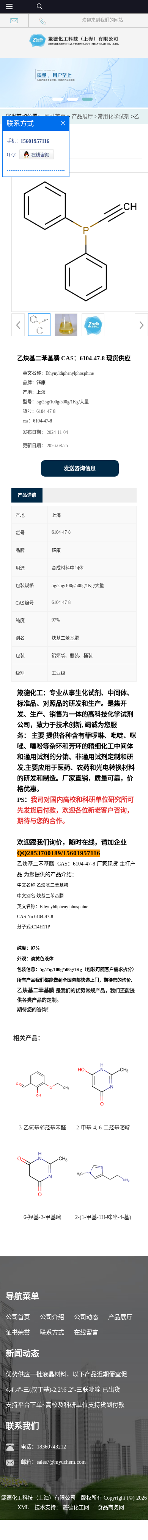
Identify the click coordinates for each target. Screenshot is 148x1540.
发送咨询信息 (80, 468)
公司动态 (86, 1317)
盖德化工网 (76, 1507)
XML (23, 1507)
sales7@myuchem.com (61, 1462)
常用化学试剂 (113, 116)
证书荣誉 (18, 1332)
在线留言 (86, 1332)
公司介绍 (52, 1317)
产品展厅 (82, 116)
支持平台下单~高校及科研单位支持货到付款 (65, 1405)
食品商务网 (111, 1507)
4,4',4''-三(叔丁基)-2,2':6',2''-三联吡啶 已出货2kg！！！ (63, 1391)
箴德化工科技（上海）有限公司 (38, 1498)
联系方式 (52, 1332)
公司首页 (18, 1317)
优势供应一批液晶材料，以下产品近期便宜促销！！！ (66, 1376)
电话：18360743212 (43, 1447)
